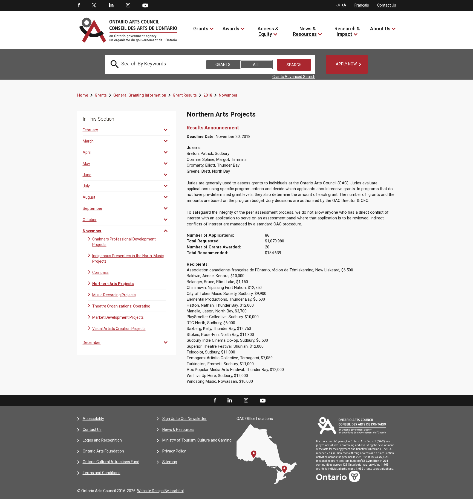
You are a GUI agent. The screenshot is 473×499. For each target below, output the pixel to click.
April (87, 152)
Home (82, 95)
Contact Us (386, 5)
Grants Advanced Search (293, 76)
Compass (100, 272)
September (92, 208)
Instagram (128, 5)
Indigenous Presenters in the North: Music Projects (128, 258)
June (87, 175)
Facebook (78, 5)
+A (343, 5)
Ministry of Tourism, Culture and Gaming (197, 440)
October (90, 219)
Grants (200, 28)
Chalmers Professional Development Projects (124, 242)
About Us (380, 28)
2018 (207, 95)
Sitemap (169, 462)
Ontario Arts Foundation (103, 451)
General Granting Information (139, 95)
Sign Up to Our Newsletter (184, 418)
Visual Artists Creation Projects (119, 328)
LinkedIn (111, 5)
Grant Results (185, 95)
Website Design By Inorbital (160, 491)
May (86, 163)
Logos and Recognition (102, 440)
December (92, 342)
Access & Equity (268, 31)
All (256, 64)
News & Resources (305, 31)
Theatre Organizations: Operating (121, 306)
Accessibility (93, 418)
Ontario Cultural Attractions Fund (111, 462)
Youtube (145, 5)
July (86, 186)
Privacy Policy (174, 451)
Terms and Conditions (101, 473)
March (88, 141)
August (89, 197)
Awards (231, 28)
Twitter (94, 5)
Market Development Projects (118, 317)
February (90, 130)
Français (361, 5)
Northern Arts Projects (113, 284)
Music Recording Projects (114, 295)
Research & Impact (347, 31)
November (228, 95)
